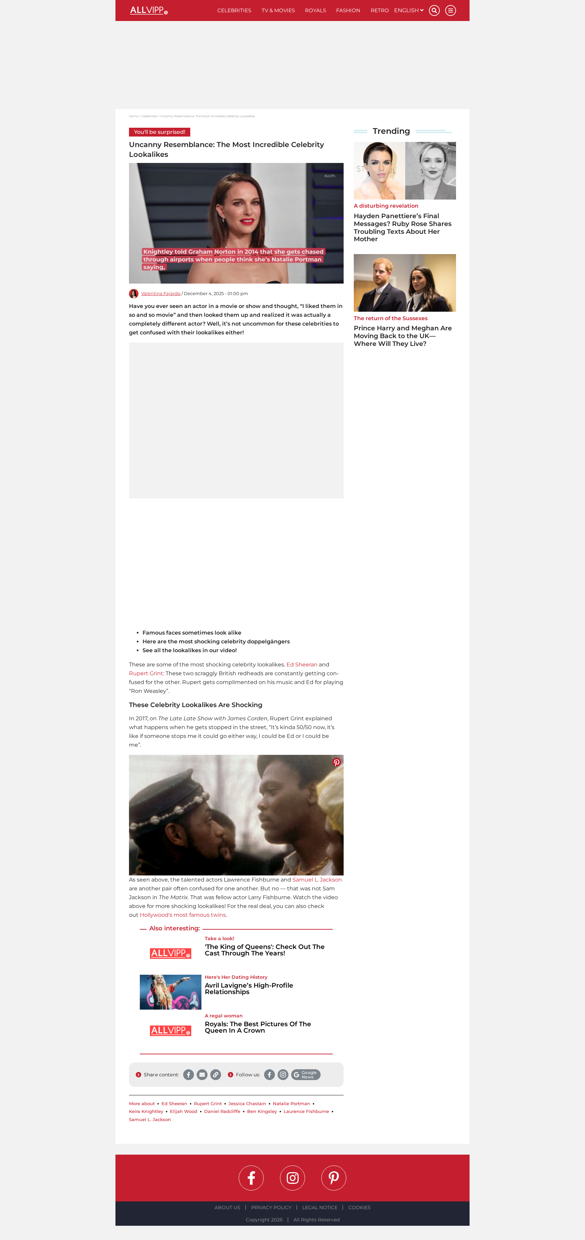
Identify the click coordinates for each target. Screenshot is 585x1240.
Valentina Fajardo (160, 293)
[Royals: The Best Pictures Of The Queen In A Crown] (170, 1030)
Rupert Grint (146, 673)
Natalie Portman (291, 1103)
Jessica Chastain (247, 1103)
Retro (380, 10)
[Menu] (450, 10)
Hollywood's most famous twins (183, 915)
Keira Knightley (146, 1111)
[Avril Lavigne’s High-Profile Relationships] (170, 992)
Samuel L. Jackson (317, 879)
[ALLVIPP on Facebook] (251, 1178)
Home (133, 116)
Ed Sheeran (302, 664)
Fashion (348, 10)
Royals (315, 10)
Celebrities (234, 10)
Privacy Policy (271, 1207)
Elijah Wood (183, 1111)
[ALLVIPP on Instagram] (292, 1178)
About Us (227, 1207)
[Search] (434, 10)
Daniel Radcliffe (222, 1111)
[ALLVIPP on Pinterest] (334, 1178)
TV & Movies (278, 10)
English (407, 10)
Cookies (359, 1207)
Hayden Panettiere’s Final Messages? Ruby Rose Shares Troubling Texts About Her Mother (403, 227)
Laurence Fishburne (306, 1111)
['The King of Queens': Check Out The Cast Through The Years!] (170, 953)
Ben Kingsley (262, 1111)
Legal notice (320, 1207)
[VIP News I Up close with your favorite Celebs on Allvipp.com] (170, 10)
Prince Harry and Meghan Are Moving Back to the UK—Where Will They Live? (403, 336)
